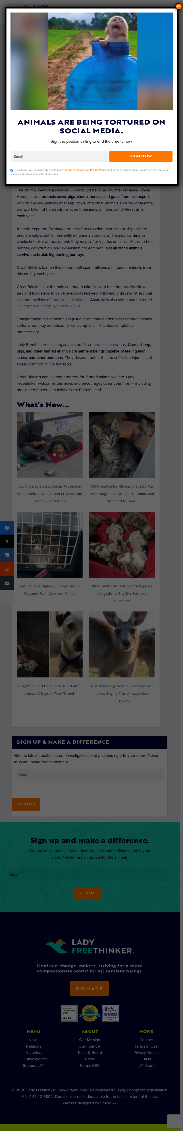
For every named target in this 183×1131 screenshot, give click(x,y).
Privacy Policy (98, 170)
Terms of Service (74, 170)
